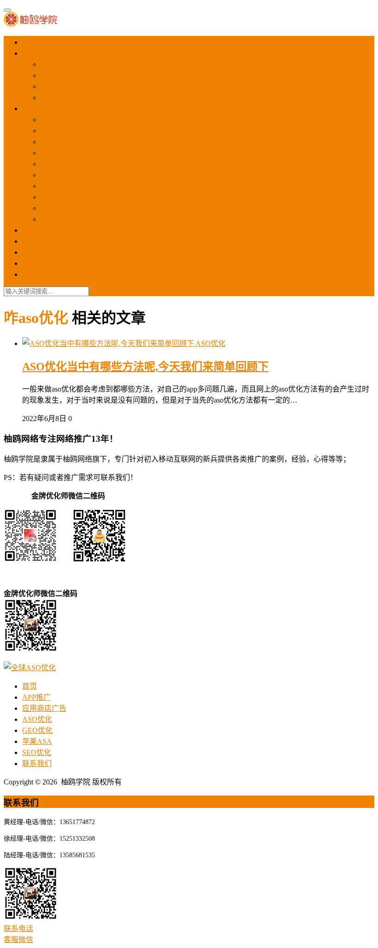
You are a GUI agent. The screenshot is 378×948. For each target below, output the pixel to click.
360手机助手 (61, 186)
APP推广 (36, 53)
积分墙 (52, 97)
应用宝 (52, 119)
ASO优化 (37, 230)
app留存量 (57, 86)
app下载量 (57, 64)
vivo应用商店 (62, 164)
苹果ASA (37, 252)
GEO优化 (37, 241)
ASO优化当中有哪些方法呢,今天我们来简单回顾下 (145, 367)
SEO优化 (36, 263)
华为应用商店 (63, 131)
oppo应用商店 (63, 175)
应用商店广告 (44, 108)
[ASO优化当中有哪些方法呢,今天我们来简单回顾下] (108, 343)
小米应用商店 (63, 197)
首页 (29, 42)
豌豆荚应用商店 (66, 153)
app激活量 (57, 75)
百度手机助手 (63, 208)
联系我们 (37, 274)
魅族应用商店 (63, 142)
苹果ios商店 (59, 219)
